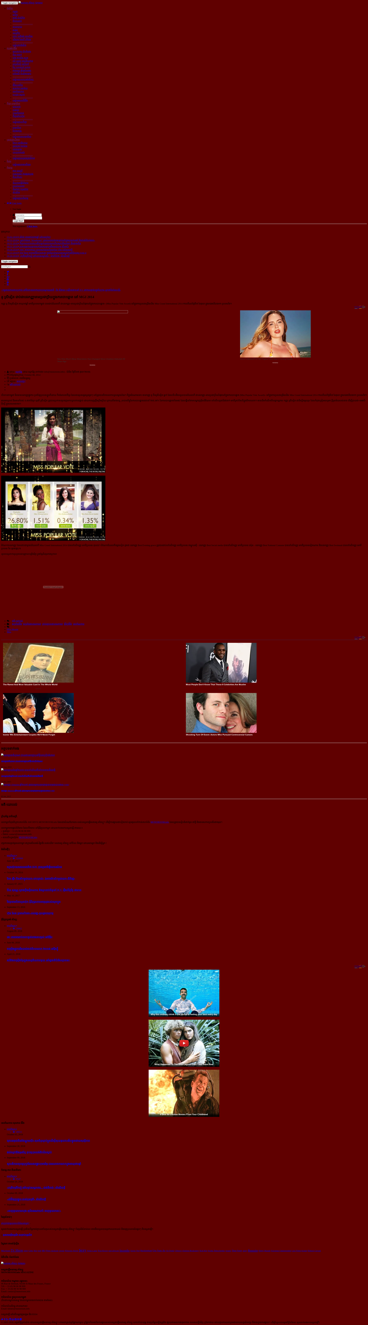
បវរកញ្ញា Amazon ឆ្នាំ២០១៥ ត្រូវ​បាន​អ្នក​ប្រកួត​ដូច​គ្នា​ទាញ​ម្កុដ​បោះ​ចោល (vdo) (28, 791)
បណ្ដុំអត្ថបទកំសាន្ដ (20, 198)
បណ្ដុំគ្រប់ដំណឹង (19, 45)
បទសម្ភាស (17, 149)
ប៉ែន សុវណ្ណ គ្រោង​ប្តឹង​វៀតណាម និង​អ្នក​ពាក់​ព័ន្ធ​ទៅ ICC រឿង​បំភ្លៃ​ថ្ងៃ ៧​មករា (44, 889)
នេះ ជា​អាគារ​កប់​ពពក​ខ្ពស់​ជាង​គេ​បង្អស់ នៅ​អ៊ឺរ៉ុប (29, 936)
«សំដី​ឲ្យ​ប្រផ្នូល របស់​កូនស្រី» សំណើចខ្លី (26, 1199)
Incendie (125, 1250)
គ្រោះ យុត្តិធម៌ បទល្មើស (23, 36)
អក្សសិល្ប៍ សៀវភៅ (21, 64)
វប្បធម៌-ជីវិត (12, 48)
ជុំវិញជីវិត (68, 624)
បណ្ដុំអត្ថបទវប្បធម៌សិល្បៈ (23, 79)
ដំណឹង (10, 8)
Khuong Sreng (71, 1251)
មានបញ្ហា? (21, 381)
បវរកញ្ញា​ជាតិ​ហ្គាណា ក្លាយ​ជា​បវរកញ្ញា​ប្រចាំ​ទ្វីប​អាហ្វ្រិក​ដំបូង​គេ (22, 761)
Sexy (82, 1250)
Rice (35, 1251)
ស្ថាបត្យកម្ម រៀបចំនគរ (22, 51)
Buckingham (146, 1250)
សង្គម (15, 30)
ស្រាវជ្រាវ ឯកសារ (20, 146)
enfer (26, 1251)
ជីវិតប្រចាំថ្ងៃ (18, 85)
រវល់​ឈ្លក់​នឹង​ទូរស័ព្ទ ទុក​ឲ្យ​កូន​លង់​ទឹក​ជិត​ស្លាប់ (29, 1152)
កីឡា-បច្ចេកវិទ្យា (13, 103)
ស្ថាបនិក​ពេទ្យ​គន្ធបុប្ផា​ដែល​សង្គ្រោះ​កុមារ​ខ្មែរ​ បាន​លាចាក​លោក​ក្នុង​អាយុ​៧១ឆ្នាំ (44, 1163)
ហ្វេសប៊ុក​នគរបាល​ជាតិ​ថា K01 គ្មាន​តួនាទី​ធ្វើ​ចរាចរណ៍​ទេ (34, 866)
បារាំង (15, 15)
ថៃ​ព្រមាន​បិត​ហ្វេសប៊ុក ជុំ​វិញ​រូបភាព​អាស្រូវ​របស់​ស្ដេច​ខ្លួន (34, 901)
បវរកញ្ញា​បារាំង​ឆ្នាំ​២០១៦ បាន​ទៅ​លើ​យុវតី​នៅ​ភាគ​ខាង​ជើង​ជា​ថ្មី (22, 776)
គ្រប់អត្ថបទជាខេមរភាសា (52, 624)
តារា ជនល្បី (18, 171)
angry (245, 1251)
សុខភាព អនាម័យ (20, 88)
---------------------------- (23, 24)
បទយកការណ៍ (19, 152)
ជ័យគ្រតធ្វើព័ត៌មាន (20, 183)
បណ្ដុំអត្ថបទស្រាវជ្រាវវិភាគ (24, 158)
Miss (9, 632)
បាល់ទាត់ (17, 107)
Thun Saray (237, 1250)
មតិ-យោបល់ (15, 384)
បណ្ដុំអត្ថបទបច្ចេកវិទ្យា (22, 136)
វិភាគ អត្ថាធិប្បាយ (20, 143)
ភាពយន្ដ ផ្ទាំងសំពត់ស (22, 70)
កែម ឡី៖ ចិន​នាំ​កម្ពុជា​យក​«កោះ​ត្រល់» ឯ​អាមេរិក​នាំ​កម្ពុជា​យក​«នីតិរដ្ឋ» (41, 878)
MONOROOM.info (160, 822)
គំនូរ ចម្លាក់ (17, 54)
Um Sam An (159, 1250)
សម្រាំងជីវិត (17, 624)
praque (228, 1251)
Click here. (32, 226)
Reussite (253, 1250)
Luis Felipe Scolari (299, 1251)
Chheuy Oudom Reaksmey (187, 1251)
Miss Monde (12, 629)
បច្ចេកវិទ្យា (17, 127)
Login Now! (18, 221)
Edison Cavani (314, 1251)
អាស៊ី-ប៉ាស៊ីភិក (19, 18)
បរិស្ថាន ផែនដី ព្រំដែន (22, 39)
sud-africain (113, 1251)
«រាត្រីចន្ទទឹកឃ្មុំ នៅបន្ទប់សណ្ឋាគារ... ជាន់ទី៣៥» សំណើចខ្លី (36, 1187)
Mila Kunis (5, 1251)
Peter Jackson (52, 1251)
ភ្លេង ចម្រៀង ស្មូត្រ (20, 58)
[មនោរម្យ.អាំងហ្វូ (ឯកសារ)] (31, 3)
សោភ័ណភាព (18, 91)
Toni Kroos (103, 1251)
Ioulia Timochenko (216, 1251)
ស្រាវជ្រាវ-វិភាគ (13, 140)
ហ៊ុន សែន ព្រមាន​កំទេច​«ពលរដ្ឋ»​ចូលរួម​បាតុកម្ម (30, 913)
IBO (44, 1251)
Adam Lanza (92, 1251)
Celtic (30, 1251)
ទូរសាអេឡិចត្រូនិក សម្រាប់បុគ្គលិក (17, 1235)
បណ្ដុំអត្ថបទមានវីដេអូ (22, 164)
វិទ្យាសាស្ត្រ (17, 131)
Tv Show (17, 1250)
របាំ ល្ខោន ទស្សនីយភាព (23, 61)
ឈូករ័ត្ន (19, 372)
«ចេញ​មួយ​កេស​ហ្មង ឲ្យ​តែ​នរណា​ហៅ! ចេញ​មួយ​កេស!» (34, 1210)
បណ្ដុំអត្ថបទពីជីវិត (20, 100)
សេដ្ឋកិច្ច (16, 33)
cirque (62, 1251)
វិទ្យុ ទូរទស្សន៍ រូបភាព (21, 67)
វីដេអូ (9, 161)
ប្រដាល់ (16, 110)
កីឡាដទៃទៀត (19, 116)
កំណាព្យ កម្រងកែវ (20, 189)
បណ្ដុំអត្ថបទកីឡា (20, 122)
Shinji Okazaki (264, 1251)
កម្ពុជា (15, 11)
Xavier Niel (135, 1251)
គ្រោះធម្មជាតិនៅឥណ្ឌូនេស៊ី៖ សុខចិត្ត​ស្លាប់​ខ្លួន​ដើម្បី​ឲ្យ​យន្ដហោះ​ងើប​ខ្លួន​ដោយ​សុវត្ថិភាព (48, 1140)
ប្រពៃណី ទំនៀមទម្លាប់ (22, 73)
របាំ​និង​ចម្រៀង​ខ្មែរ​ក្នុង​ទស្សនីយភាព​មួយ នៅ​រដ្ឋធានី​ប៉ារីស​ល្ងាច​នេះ (38, 960)
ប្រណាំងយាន (18, 113)
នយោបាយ (17, 27)
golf (39, 1251)
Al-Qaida (170, 1250)
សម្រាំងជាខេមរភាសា (32, 624)
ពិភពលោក (17, 21)
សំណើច (16, 192)
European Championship (281, 1251)
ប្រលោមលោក (19, 186)
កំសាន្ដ (10, 167)
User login (17, 203)
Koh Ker (203, 1250)
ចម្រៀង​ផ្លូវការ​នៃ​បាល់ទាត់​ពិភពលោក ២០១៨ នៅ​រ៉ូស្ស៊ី (32, 948)
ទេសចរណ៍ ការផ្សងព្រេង (23, 174)
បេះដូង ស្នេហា (19, 94)
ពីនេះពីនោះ (17, 177)
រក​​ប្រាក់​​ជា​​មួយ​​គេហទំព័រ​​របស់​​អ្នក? (15, 1223)
